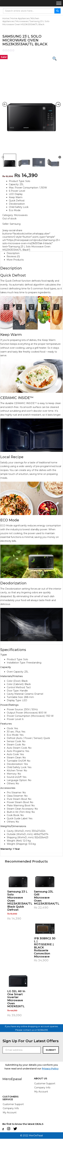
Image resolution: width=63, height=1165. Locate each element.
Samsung (15, 223)
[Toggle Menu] (58, 3)
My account (41, 1091)
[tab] (35, 253)
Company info (42, 1087)
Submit (51, 1049)
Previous (3, 157)
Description (13, 253)
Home (5, 18)
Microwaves (22, 21)
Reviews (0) (13, 256)
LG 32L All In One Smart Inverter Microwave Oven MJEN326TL (16, 999)
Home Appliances (20, 18)
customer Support (44, 1083)
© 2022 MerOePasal (31, 1135)
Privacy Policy (50, 1068)
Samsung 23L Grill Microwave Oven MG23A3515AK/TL (46, 897)
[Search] (57, 11)
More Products (15, 259)
